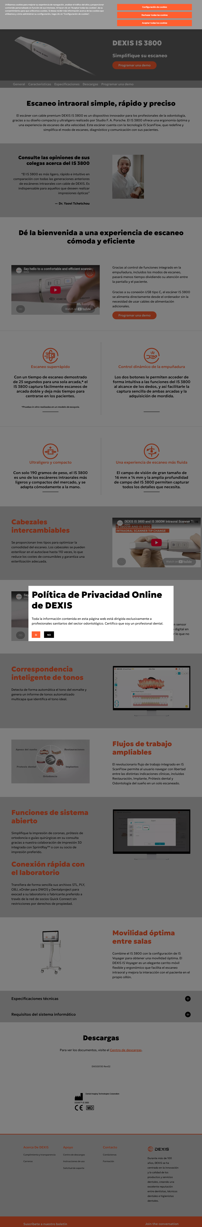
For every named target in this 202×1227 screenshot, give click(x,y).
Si (36, 634)
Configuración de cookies (154, 7)
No (49, 634)
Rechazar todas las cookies (155, 15)
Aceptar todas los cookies (154, 23)
